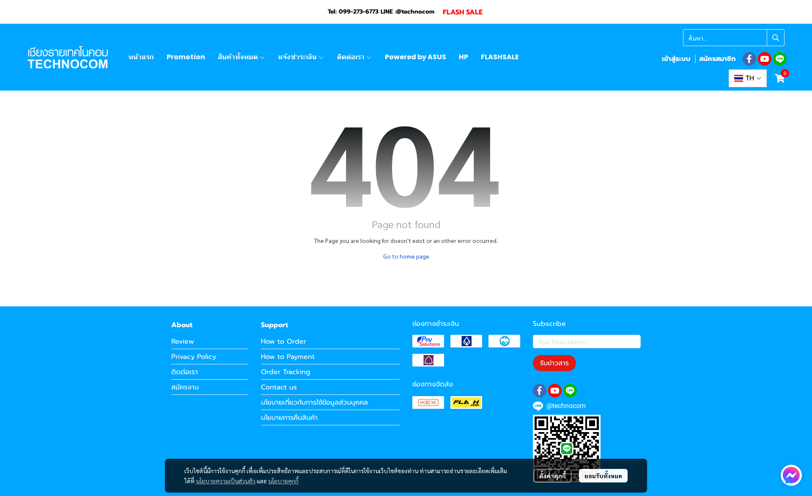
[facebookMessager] (791, 475)
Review (182, 341)
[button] (734, 37)
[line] (780, 59)
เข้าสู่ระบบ (676, 59)
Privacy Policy (193, 357)
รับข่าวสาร (554, 363)
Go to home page (406, 256)
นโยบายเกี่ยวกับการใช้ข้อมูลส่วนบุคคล (314, 402)
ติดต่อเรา (184, 372)
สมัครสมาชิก (717, 59)
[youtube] (764, 59)
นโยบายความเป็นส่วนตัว (225, 481)
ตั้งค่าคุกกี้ (552, 475)
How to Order (283, 341)
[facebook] (749, 59)
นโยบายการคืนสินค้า (289, 418)
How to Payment (288, 357)
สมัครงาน (185, 387)
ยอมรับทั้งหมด (603, 475)
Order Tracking (285, 372)
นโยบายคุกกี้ (283, 481)
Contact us (279, 387)
